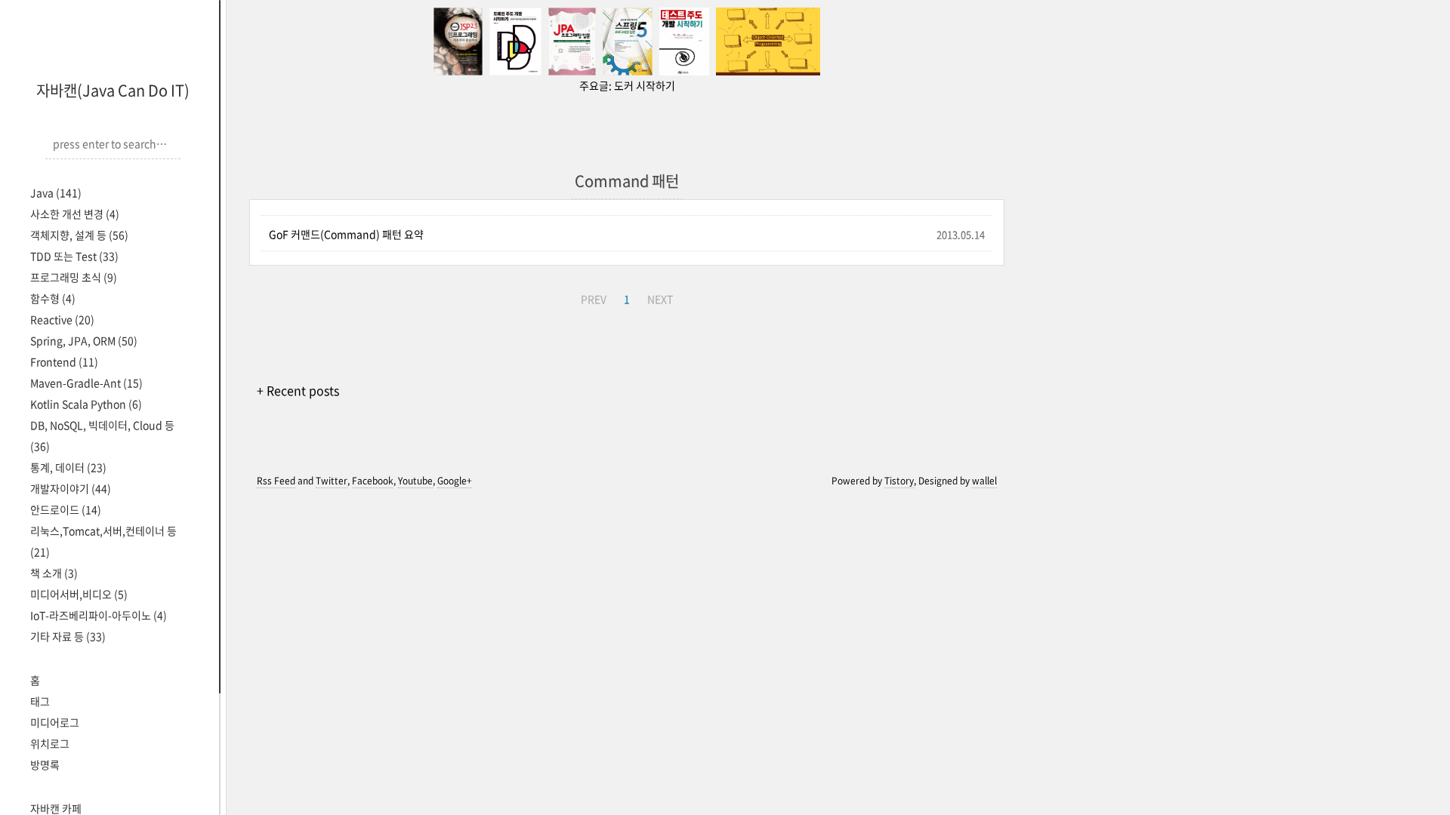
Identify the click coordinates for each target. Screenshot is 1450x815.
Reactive (62, 319)
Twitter (331, 480)
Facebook (372, 480)
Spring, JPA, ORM (83, 340)
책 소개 (54, 572)
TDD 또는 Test (74, 255)
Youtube (415, 480)
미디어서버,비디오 (79, 593)
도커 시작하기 (644, 85)
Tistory (899, 480)
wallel (984, 480)
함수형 (53, 298)
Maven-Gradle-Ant (86, 382)
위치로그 (49, 743)
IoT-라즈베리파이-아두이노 (98, 615)
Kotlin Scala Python (86, 403)
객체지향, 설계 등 (79, 234)
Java (56, 192)
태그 (40, 701)
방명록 (45, 764)
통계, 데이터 (68, 467)
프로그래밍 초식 (73, 276)
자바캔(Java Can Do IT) (113, 90)
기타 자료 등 (68, 636)
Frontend (64, 361)
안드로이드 (65, 509)
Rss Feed (276, 480)
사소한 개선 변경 (74, 213)
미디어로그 (54, 722)
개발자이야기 (70, 488)
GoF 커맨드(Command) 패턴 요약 (346, 233)
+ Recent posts (298, 390)
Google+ (454, 480)
